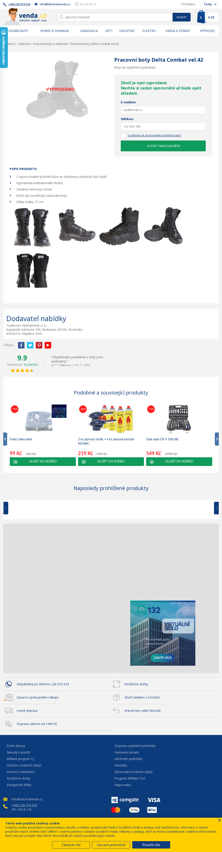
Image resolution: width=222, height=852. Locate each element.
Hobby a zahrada (54, 31)
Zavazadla (89, 31)
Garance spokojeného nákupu (38, 697)
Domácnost (18, 31)
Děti (108, 31)
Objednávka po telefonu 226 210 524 (43, 684)
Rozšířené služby (136, 684)
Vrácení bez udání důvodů (142, 710)
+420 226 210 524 (19, 4)
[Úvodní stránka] (25, 16)
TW (30, 345)
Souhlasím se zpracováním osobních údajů (154, 135)
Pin (39, 345)
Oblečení (126, 31)
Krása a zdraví (178, 31)
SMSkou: (127, 119)
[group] (43, 435)
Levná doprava (27, 710)
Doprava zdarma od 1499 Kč (37, 724)
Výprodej (207, 31)
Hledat (181, 17)
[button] (43, 461)
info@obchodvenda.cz (55, 4)
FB (21, 345)
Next (214, 508)
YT (48, 345)
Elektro (149, 31)
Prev (8, 508)
